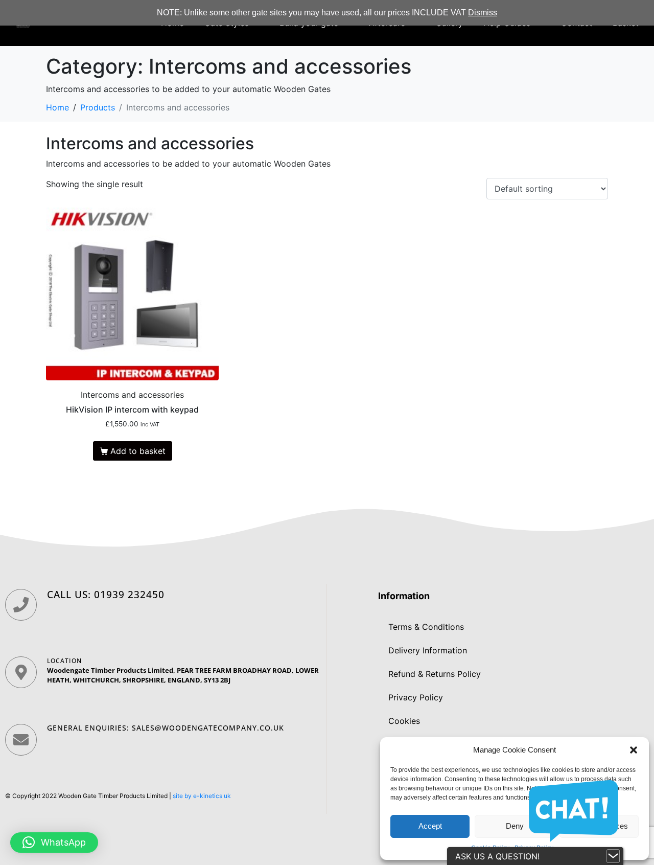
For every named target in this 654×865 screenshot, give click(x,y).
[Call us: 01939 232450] (21, 605)
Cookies (404, 721)
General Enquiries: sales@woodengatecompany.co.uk (165, 728)
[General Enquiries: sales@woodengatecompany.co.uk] (21, 740)
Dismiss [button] (482, 12)
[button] (633, 750)
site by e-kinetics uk (202, 796)
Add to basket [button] (138, 451)
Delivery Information (427, 650)
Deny (515, 826)
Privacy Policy (415, 697)
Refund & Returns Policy (434, 674)
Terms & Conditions (426, 627)
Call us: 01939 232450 (106, 594)
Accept (430, 826)
